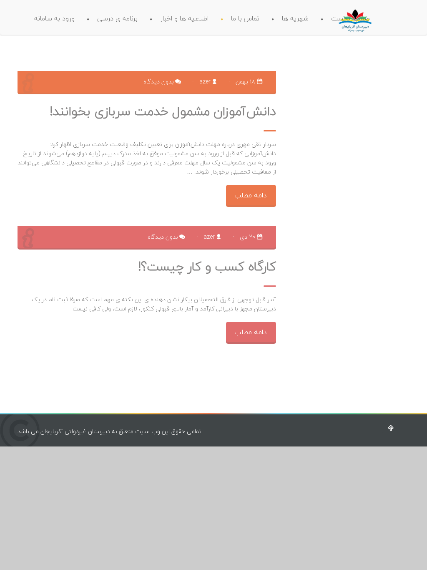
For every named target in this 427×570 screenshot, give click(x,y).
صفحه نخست (350, 18)
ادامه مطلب (251, 195)
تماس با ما (245, 18)
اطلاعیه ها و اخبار (184, 18)
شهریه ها (295, 18)
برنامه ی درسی (117, 18)
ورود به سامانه (54, 18)
